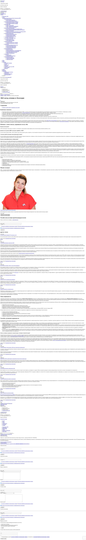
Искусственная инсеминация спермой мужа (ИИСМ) (15, 29)
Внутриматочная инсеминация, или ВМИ (7, 394)
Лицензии (6, 65)
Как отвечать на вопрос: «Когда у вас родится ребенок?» (10, 265)
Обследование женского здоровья (12, 23)
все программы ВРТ (8, 77)
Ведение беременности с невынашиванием (13, 50)
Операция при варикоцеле (10, 55)
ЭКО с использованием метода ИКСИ (59, 340)
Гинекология (6, 44)
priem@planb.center (3, 404)
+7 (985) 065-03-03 (3, 11)
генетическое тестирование (64, 121)
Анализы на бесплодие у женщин (12, 42)
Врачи (3, 61)
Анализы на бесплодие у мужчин (12, 43)
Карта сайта (4, 431)
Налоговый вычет (7, 74)
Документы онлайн (3, 419)
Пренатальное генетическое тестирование (13, 32)
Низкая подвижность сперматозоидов (6, 289)
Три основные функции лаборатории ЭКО (7, 368)
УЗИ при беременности (10, 53)
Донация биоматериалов (8, 56)
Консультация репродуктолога (11, 20)
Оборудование (6, 67)
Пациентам (4, 71)
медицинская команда (30, 143)
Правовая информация (8, 73)
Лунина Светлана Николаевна (8, 210)
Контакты (4, 70)
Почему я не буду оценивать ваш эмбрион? (7, 279)
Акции (3, 69)
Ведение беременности (8, 48)
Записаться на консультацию (5, 214)
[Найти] (13, 433)
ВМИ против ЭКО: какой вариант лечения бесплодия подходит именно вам (13, 358)
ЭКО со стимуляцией (10, 25)
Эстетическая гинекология (10, 47)
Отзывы (3, 425)
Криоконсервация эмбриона (11, 36)
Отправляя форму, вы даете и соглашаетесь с (25, 536)
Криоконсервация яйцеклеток (11, 34)
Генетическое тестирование (9, 30)
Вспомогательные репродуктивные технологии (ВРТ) (11, 18)
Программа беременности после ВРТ (12, 51)
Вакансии (6, 68)
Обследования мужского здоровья (12, 22)
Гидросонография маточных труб (12, 45)
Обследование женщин (10, 39)
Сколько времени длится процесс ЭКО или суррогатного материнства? (12, 347)
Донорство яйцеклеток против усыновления (8, 378)
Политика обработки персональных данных (25, 226)
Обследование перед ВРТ (8, 38)
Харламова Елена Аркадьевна (10, 238)
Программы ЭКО (5, 16)
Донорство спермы (9, 59)
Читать (1, 239)
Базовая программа (9, 49)
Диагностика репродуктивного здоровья (11, 21)
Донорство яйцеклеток (10, 58)
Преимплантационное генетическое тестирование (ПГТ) (16, 31)
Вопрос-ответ (6, 64)
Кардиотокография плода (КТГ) (11, 52)
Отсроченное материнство (8, 33)
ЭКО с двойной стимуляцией (11, 27)
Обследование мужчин (10, 40)
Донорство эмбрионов (10, 57)
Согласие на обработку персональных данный (9, 226)
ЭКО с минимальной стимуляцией (12, 26)
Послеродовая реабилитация (11, 46)
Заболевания (6, 72)
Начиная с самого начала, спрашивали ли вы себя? (11, 107)
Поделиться (2, 101)
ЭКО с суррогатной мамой (10, 37)
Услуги (3, 17)
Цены (3, 60)
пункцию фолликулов (26, 112)
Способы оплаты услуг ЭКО (9, 66)
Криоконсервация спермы (10, 35)
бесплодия (16, 272)
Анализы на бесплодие (8, 41)
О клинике (4, 62)
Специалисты (4, 423)
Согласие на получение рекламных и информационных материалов (12, 228)
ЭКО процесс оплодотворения (51, 120)
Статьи (3, 429)
